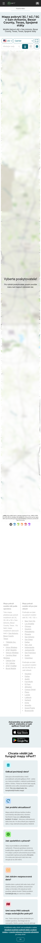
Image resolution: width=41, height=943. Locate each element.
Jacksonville (29, 650)
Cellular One (10, 661)
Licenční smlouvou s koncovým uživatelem (24, 932)
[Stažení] (20, 732)
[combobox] (7, 40)
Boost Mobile (11, 668)
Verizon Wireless (12, 653)
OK (20, 939)
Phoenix (28, 634)
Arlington (28, 687)
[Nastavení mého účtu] (37, 3)
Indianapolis (29, 647)
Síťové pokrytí (25, 46)
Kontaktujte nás (11, 894)
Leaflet (4, 515)
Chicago (28, 626)
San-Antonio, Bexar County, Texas (10, 636)
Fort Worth (29, 682)
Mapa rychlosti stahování (30, 46)
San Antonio (29, 637)
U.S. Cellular (10, 663)
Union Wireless (11, 647)
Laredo (27, 695)
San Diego (29, 640)
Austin (27, 655)
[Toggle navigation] (3, 3)
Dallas (27, 642)
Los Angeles (29, 624)
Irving (27, 703)
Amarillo (28, 705)
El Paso (28, 684)
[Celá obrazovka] (36, 40)
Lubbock (28, 697)
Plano (27, 692)
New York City (30, 621)
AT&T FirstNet (11, 666)
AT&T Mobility (11, 650)
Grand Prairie (30, 708)
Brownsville (29, 711)
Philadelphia (29, 632)
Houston (28, 629)
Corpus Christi (30, 690)
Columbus (29, 658)
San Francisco (30, 653)
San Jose (28, 645)
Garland (28, 700)
